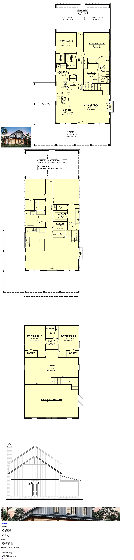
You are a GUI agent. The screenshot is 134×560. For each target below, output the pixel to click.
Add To (10, 558)
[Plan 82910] (16, 147)
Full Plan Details (4, 558)
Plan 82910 (4, 523)
